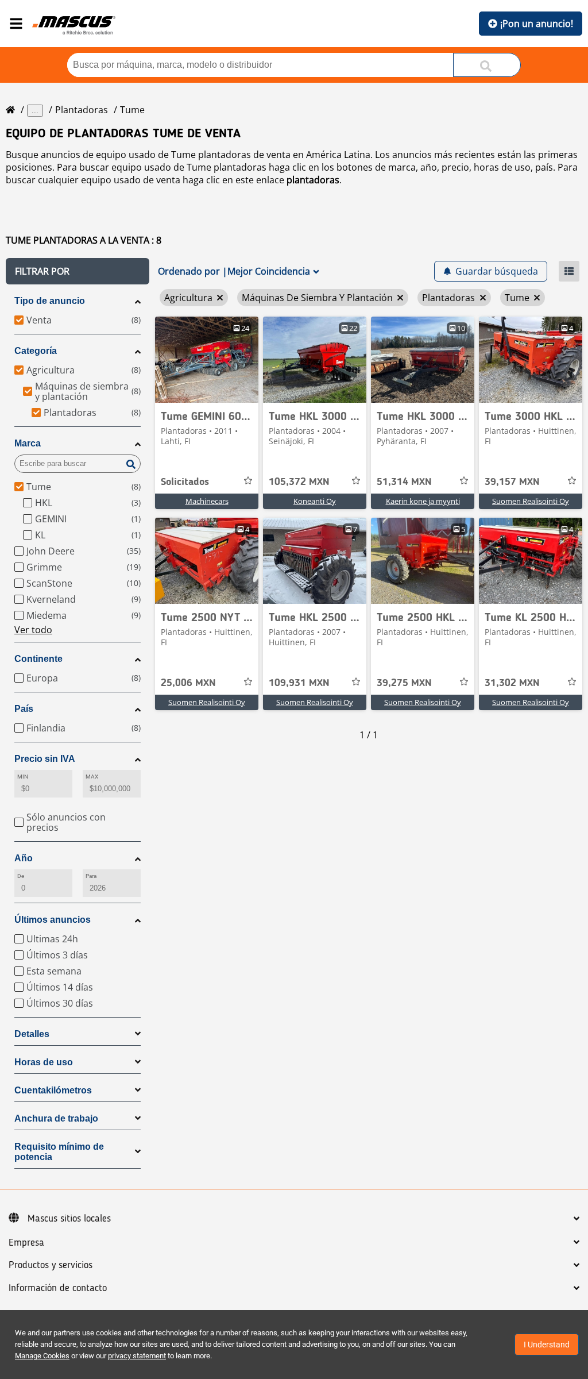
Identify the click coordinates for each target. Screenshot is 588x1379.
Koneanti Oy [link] (314, 501)
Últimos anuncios (52, 920)
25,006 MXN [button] (188, 683)
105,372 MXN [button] (299, 482)
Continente (38, 659)
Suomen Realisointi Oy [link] (530, 501)
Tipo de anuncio (49, 301)
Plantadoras (81, 109)
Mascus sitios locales (69, 1219)
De (20, 876)
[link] (206, 360)
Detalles (31, 1034)
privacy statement (137, 1355)
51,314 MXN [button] (404, 482)
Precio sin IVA (44, 759)
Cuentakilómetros (53, 1090)
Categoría (35, 351)
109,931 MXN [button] (299, 683)
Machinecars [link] (207, 501)
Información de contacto (58, 1288)
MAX (92, 776)
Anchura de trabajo (56, 1118)
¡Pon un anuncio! (536, 23)
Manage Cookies (42, 1355)
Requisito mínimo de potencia (59, 1152)
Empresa (26, 1243)
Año (23, 858)
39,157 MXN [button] (512, 482)
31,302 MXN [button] (512, 683)
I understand (547, 1344)
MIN (22, 776)
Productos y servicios (50, 1265)
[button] (77, 271)
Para (91, 876)
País (23, 709)
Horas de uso (43, 1062)
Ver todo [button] (33, 629)
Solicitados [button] (185, 482)
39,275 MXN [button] (404, 683)
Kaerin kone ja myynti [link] (423, 501)
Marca (27, 443)
